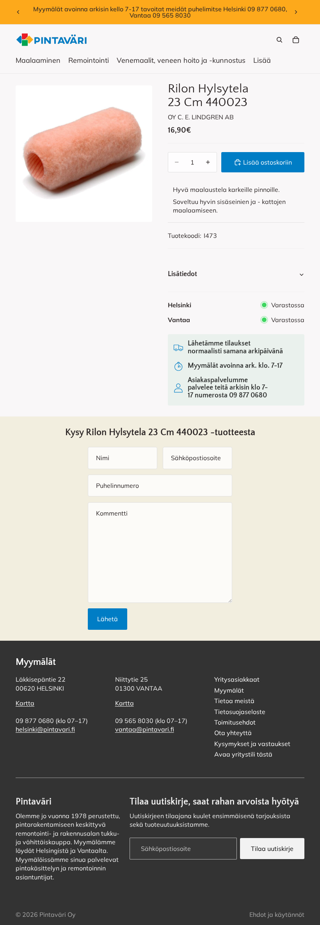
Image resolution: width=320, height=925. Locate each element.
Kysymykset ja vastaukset (252, 743)
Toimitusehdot (235, 722)
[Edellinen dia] (18, 12)
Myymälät (229, 690)
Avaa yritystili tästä (243, 754)
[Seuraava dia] (295, 12)
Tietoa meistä (234, 701)
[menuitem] (262, 60)
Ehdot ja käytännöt (276, 914)
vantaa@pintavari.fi (144, 729)
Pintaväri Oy (57, 914)
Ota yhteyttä (233, 733)
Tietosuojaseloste (239, 711)
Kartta (25, 703)
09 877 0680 (248, 395)
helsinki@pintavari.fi (45, 729)
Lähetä (107, 619)
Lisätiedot (182, 274)
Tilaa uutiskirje (272, 848)
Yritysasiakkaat (237, 679)
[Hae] (279, 39)
